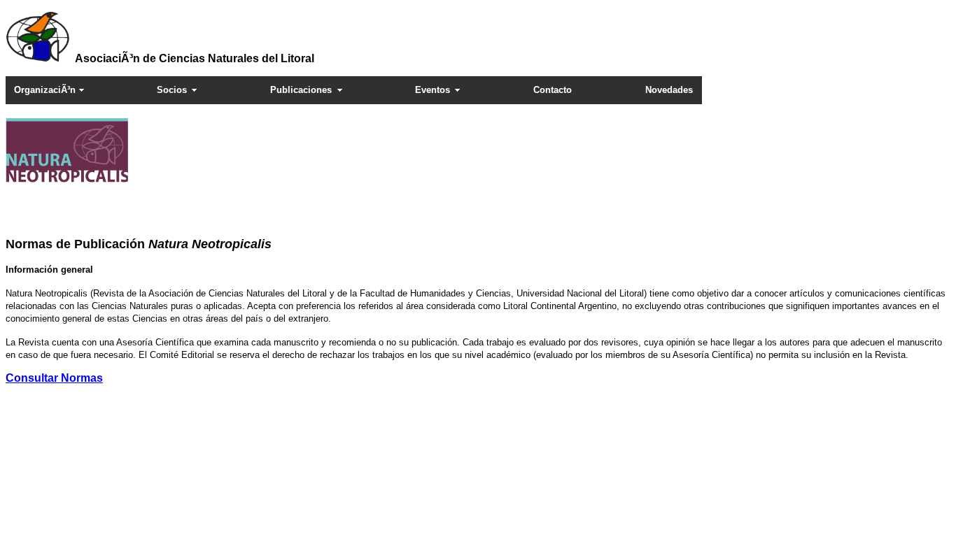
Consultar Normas (54, 378)
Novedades (669, 90)
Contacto (552, 90)
